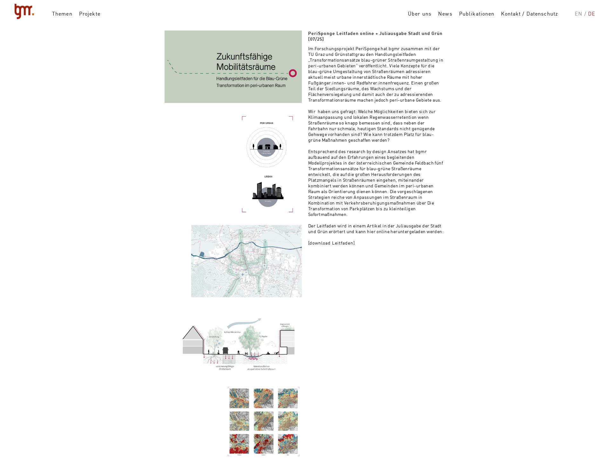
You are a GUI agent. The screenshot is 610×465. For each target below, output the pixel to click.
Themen (62, 13)
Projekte (89, 13)
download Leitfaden (331, 243)
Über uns (419, 13)
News (445, 13)
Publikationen (477, 13)
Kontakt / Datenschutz (529, 13)
